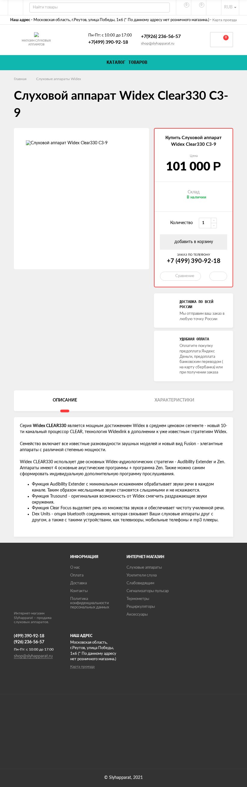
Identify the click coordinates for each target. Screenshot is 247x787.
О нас (75, 568)
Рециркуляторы (141, 607)
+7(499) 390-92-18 (108, 42)
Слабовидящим (140, 583)
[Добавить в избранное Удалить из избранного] (218, 276)
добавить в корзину (193, 242)
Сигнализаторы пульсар (148, 591)
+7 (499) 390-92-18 (193, 261)
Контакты (79, 591)
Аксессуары (137, 615)
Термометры (138, 599)
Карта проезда (224, 20)
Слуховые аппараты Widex (58, 79)
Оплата (76, 575)
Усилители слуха (142, 575)
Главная (20, 79)
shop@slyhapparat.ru (157, 43)
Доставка (78, 583)
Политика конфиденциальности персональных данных (89, 603)
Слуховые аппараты (144, 568)
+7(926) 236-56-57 (161, 36)
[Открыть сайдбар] (15, 7)
